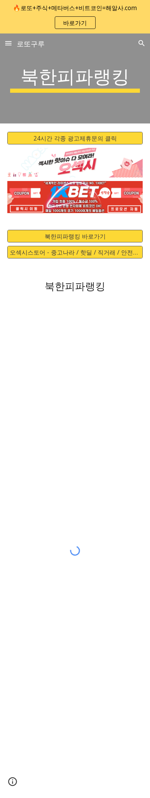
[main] (75, 78)
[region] (75, 16)
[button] (8, 43)
